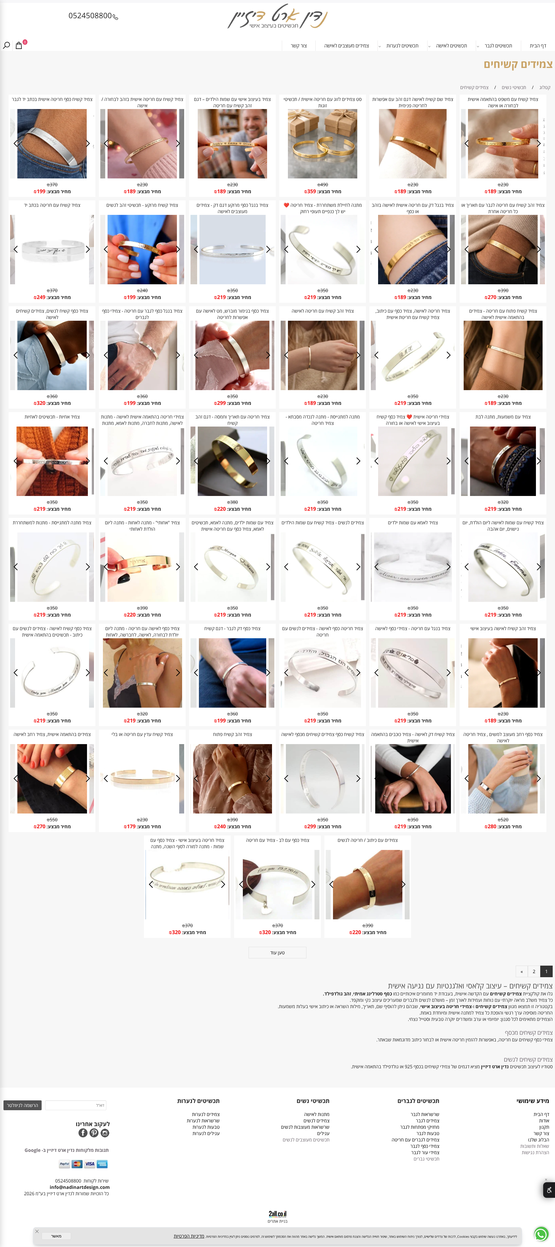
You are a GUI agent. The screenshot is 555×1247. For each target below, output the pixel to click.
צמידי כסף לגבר (424, 1146)
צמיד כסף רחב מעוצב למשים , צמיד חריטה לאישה (503, 737)
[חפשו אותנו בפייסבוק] (83, 1133)
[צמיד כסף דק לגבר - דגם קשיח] (232, 706)
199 (41, 191)
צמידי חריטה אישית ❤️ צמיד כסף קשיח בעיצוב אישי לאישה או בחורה (413, 420)
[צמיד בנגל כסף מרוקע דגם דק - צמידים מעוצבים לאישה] (232, 282)
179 (131, 826)
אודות (543, 1120)
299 (221, 402)
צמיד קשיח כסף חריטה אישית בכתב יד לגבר (52, 99)
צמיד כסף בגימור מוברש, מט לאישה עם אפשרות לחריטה (232, 314)
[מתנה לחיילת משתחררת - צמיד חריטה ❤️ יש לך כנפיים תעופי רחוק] (322, 282)
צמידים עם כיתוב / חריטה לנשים (368, 840)
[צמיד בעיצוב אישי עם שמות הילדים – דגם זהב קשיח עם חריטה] (232, 177)
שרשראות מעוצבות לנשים (305, 1127)
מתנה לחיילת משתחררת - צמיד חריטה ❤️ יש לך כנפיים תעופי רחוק (323, 208)
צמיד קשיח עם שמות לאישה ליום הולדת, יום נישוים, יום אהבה (503, 525)
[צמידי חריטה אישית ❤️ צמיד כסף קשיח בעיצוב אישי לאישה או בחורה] (412, 494)
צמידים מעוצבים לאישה (346, 45)
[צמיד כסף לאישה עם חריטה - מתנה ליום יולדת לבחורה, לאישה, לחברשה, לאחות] (142, 706)
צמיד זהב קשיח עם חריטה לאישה (323, 311)
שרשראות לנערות (203, 1120)
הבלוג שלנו (538, 1140)
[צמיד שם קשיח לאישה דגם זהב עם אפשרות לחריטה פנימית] (412, 177)
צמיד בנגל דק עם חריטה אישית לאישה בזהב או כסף (413, 208)
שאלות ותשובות (534, 1146)
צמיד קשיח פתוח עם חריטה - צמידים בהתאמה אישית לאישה (503, 314)
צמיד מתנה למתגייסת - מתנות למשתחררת (52, 522)
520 (504, 819)
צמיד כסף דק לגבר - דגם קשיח (232, 628)
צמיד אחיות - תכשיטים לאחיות (52, 417)
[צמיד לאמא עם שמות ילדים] (413, 600)
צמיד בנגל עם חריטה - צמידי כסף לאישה (412, 628)
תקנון (544, 1127)
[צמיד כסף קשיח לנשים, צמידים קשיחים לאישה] (52, 388)
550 (54, 819)
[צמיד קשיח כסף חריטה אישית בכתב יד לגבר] (52, 177)
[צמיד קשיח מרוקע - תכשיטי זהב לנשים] (142, 282)
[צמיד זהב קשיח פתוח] (232, 812)
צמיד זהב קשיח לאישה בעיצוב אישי (503, 628)
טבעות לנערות (206, 1127)
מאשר (56, 1236)
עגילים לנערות (206, 1133)
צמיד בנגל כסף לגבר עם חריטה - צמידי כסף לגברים (142, 314)
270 (492, 297)
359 (311, 191)
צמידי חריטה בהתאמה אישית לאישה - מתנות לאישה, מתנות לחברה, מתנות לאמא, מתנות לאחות (142, 423)
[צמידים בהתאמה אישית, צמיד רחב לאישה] (52, 812)
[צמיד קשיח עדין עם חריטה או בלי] (142, 812)
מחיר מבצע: (509, 191)
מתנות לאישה (317, 1114)
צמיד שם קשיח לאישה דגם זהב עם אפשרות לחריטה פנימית (412, 102)
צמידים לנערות (206, 1114)
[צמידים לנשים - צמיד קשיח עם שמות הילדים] (322, 600)
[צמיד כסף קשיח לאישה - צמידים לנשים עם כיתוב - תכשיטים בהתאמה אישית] (52, 706)
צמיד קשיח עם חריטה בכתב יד (52, 205)
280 (492, 826)
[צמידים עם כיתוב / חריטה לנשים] (367, 917)
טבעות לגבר (428, 1133)
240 (144, 290)
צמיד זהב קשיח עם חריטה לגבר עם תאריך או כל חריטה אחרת (503, 208)
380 (234, 502)
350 (324, 290)
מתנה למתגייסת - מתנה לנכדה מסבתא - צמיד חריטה (323, 420)
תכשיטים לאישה (451, 45)
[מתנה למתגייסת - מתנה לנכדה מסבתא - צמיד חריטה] (322, 494)
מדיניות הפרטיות (189, 1236)
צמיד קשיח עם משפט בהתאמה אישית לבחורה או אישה (503, 102)
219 (311, 297)
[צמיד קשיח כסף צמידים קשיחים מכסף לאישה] (323, 812)
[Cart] (18, 45)
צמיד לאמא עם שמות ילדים (413, 522)
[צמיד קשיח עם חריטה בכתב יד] (52, 282)
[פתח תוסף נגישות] (549, 1190)
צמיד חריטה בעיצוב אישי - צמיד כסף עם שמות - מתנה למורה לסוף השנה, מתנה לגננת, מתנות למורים (187, 846)
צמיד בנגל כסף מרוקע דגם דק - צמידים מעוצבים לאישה (232, 208)
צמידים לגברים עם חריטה (415, 1140)
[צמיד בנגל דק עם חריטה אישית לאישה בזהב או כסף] (412, 282)
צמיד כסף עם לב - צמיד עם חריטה (277, 840)
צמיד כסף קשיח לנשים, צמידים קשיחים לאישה (52, 314)
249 (41, 297)
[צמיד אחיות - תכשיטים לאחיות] (52, 494)
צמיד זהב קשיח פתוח (232, 734)
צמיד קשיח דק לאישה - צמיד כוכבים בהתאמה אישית (413, 737)
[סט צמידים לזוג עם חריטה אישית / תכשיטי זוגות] (322, 177)
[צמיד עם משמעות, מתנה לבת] (503, 494)
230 (504, 184)
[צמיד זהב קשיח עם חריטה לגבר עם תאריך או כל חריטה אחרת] (503, 282)
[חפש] (6, 45)
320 (41, 402)
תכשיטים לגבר (498, 45)
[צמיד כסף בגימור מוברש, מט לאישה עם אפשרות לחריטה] (232, 388)
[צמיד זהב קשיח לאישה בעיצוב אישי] (503, 706)
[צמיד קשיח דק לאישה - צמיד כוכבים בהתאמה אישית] (413, 812)
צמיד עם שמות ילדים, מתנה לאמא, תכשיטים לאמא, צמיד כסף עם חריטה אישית (232, 525)
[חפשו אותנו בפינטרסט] (94, 1133)
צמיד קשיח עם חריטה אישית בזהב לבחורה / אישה (142, 102)
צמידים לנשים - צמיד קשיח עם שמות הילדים (323, 522)
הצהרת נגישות (535, 1152)
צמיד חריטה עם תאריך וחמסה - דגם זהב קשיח (232, 420)
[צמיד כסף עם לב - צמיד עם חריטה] (277, 917)
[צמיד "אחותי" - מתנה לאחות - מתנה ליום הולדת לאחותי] (142, 600)
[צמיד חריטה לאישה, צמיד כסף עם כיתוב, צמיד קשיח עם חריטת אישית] (412, 388)
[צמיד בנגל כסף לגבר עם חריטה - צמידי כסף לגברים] (142, 388)
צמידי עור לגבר (425, 1152)
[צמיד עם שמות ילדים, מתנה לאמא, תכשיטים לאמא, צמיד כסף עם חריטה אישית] (232, 600)
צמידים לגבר (427, 1120)
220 (221, 508)
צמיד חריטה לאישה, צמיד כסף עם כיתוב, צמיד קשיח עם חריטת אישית (412, 314)
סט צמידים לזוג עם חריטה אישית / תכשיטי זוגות (323, 102)
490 (324, 184)
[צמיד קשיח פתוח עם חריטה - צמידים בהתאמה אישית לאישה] (503, 388)
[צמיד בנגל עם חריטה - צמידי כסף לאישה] (412, 706)
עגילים (323, 1133)
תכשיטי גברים (426, 1159)
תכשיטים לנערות (402, 45)
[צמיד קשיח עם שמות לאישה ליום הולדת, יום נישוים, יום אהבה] (503, 600)
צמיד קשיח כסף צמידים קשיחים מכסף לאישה (322, 734)
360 (144, 396)
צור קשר (299, 45)
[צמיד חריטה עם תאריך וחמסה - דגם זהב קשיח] (232, 494)
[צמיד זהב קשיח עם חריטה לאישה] (322, 388)
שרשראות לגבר (425, 1114)
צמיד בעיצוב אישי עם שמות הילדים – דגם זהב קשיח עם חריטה (232, 102)
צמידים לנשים (317, 1120)
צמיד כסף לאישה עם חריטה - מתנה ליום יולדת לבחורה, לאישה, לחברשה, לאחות (142, 631)
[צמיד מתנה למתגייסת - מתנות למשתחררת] (52, 600)
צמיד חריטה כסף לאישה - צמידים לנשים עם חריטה (322, 631)
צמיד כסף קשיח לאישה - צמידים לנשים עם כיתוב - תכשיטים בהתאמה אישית (52, 631)
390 (504, 290)
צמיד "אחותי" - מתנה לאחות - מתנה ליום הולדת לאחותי (142, 525)
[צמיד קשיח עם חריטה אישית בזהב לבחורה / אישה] (142, 177)
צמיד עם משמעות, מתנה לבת (503, 417)
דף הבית (538, 45)
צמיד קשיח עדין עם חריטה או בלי (142, 734)
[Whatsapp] (541, 1234)
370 (54, 184)
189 (492, 191)
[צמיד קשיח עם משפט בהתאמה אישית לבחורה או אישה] (503, 177)
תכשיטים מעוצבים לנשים (306, 1140)
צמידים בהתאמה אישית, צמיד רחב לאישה (52, 734)
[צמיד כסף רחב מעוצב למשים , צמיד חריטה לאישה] (503, 812)
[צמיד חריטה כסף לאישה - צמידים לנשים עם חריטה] (322, 706)
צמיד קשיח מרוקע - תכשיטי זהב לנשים (142, 205)
